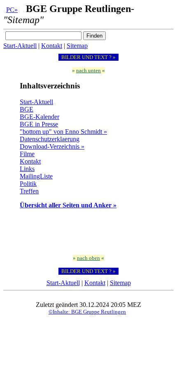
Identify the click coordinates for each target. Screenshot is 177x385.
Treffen (29, 191)
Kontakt (51, 45)
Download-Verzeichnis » (52, 146)
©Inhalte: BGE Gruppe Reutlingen (87, 312)
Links (27, 168)
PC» (12, 9)
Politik (28, 183)
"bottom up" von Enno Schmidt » (63, 131)
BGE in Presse (39, 124)
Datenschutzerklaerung (49, 139)
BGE (26, 109)
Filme (27, 153)
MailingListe (36, 176)
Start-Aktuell (20, 45)
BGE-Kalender (39, 116)
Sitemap (77, 45)
